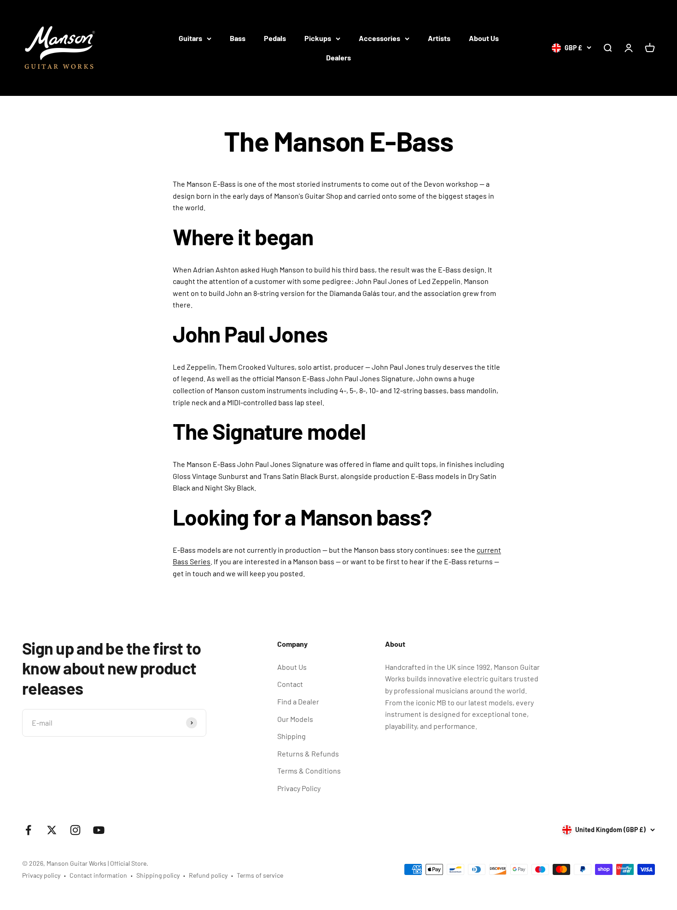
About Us (484, 38)
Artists (439, 38)
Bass (237, 38)
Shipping (291, 736)
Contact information (98, 875)
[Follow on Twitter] (52, 830)
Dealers (338, 57)
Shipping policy (158, 875)
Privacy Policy (299, 788)
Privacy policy (41, 875)
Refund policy (208, 875)
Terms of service (260, 875)
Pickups (317, 38)
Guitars (190, 38)
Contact (290, 684)
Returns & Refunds (308, 753)
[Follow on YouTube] (99, 830)
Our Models (295, 719)
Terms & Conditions (309, 770)
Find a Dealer (298, 701)
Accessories (379, 38)
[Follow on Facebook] (28, 830)
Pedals (275, 38)
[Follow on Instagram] (75, 830)
